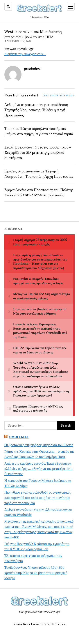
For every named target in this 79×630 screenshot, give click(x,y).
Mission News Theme (26, 624)
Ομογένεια (19, 437)
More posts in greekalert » (59, 95)
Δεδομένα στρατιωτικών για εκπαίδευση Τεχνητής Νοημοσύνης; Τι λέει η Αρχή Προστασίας (36, 110)
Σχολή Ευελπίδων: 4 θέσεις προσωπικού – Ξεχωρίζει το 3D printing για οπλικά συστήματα (37, 152)
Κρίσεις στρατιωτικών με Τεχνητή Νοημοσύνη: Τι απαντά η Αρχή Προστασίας (38, 173)
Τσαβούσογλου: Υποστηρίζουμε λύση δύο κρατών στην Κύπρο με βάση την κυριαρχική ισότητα (35, 572)
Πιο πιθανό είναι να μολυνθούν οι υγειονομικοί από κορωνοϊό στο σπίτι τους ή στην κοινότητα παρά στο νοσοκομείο (37, 497)
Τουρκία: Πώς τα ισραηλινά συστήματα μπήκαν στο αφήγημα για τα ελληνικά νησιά (38, 131)
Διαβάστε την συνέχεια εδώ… (25, 53)
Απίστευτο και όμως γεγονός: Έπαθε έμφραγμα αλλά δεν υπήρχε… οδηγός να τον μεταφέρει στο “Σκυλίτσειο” (38, 468)
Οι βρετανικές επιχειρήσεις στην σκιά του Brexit (38, 444)
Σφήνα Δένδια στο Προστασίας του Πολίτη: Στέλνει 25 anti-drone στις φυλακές (38, 192)
